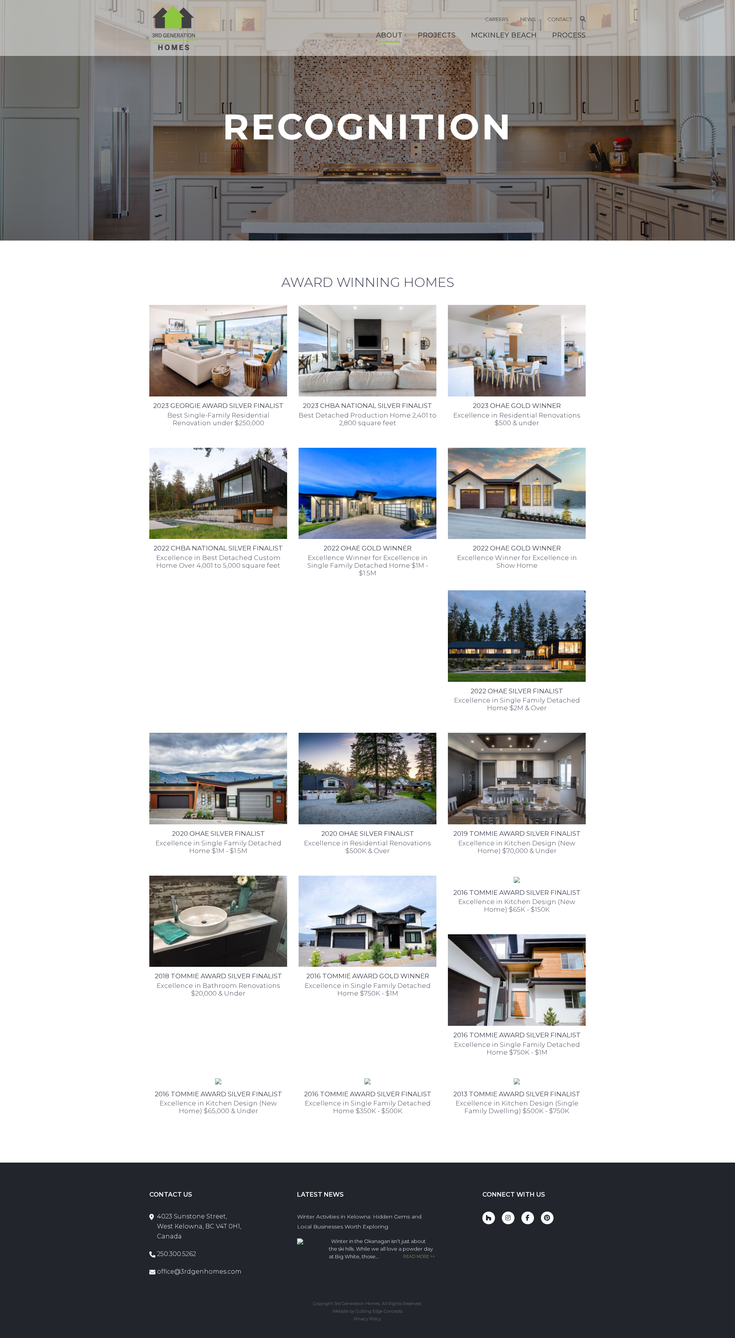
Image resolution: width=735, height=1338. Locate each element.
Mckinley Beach (504, 35)
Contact (559, 19)
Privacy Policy (367, 1319)
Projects (437, 35)
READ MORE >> (419, 1256)
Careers (497, 19)
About (389, 35)
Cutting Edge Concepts (379, 1311)
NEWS (528, 19)
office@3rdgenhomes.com (199, 1271)
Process (569, 35)
